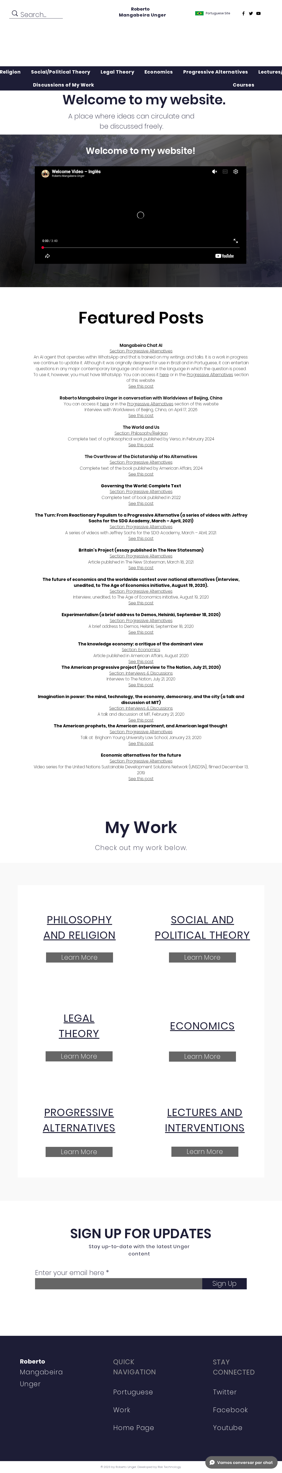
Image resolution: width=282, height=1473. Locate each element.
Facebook (230, 1410)
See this (136, 503)
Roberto (140, 9)
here (164, 375)
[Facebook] (243, 13)
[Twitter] (251, 13)
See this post (141, 416)
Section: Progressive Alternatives (141, 462)
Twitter (225, 1392)
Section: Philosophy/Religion (141, 433)
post (149, 503)
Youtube (228, 1427)
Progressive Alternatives (210, 375)
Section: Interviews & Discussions (141, 708)
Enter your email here (69, 1273)
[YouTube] (258, 13)
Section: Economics (141, 650)
